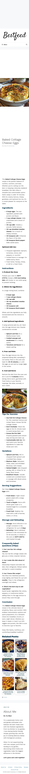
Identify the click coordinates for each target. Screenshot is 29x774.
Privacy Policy (18, 767)
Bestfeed (14, 35)
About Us (3, 767)
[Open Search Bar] (26, 45)
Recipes (5, 697)
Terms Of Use (14, 769)
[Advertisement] (14, 14)
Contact (10, 767)
